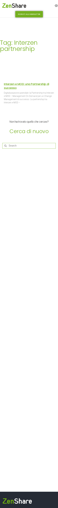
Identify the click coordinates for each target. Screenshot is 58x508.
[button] (29, 14)
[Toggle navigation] (56, 6)
